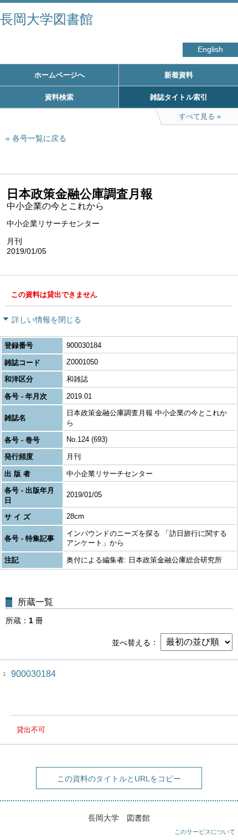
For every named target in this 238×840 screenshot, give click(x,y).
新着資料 (178, 75)
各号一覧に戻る (39, 138)
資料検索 (59, 97)
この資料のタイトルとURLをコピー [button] (119, 778)
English (210, 49)
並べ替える (131, 642)
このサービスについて (204, 831)
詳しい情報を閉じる (46, 319)
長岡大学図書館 (46, 19)
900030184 (33, 674)
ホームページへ (59, 75)
